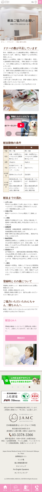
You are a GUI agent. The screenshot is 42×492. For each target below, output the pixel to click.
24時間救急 (26, 490)
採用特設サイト (21, 456)
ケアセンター (10, 42)
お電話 (37, 490)
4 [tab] (29, 387)
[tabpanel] (21, 379)
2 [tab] (18, 387)
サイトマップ (21, 466)
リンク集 (21, 459)
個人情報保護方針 (21, 463)
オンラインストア (21, 473)
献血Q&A (21, 338)
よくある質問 (15, 490)
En (33, 2)
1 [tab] (12, 387)
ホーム (2, 42)
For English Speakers (21, 469)
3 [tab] (24, 387)
